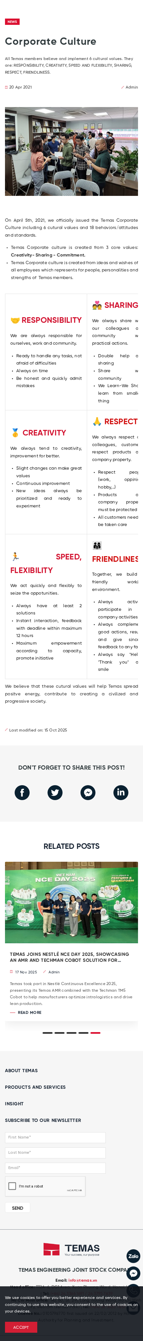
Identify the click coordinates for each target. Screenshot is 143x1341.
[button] (48, 1033)
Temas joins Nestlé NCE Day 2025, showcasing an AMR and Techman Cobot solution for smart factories (69, 960)
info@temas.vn (83, 1281)
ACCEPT (21, 1328)
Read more (29, 1013)
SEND (17, 1208)
